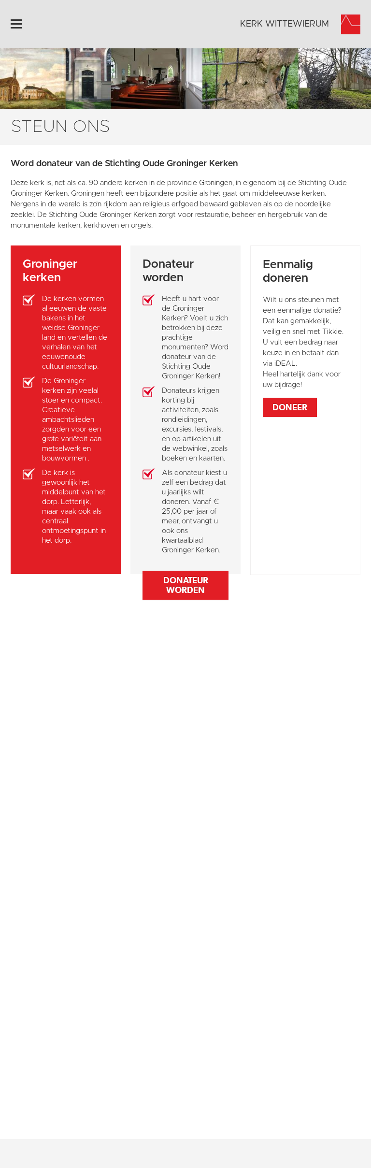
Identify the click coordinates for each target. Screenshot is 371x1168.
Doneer (289, 407)
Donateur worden (185, 585)
